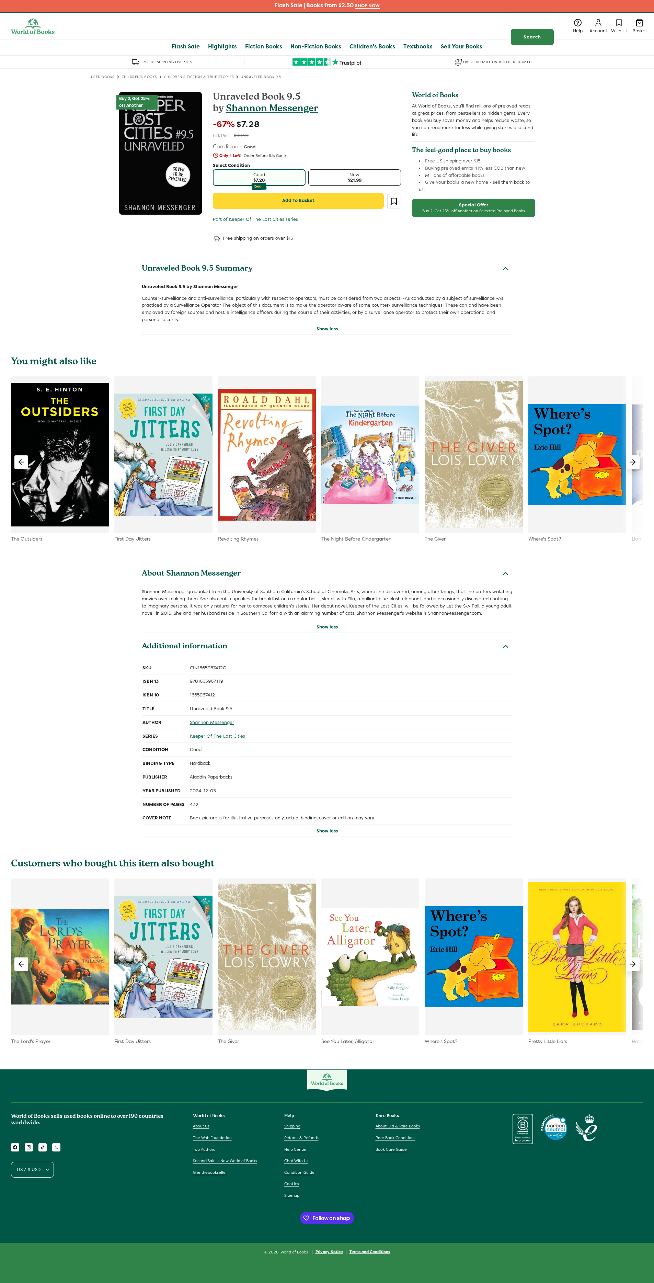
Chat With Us (296, 1161)
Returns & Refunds (301, 1138)
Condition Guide (299, 1172)
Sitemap (291, 1195)
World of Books (294, 1252)
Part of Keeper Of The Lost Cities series (255, 219)
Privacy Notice (329, 1252)
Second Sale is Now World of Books (225, 1161)
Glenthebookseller (210, 1172)
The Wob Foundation (212, 1138)
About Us (201, 1126)
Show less (327, 328)
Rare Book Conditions (395, 1138)
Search (532, 36)
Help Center (295, 1149)
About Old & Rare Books (398, 1126)
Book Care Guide (391, 1149)
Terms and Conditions (369, 1252)
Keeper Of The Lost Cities (217, 736)
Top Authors (204, 1149)
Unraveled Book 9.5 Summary (197, 269)
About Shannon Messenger (191, 574)
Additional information (184, 647)
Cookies (291, 1184)
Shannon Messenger (272, 109)
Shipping (292, 1126)
